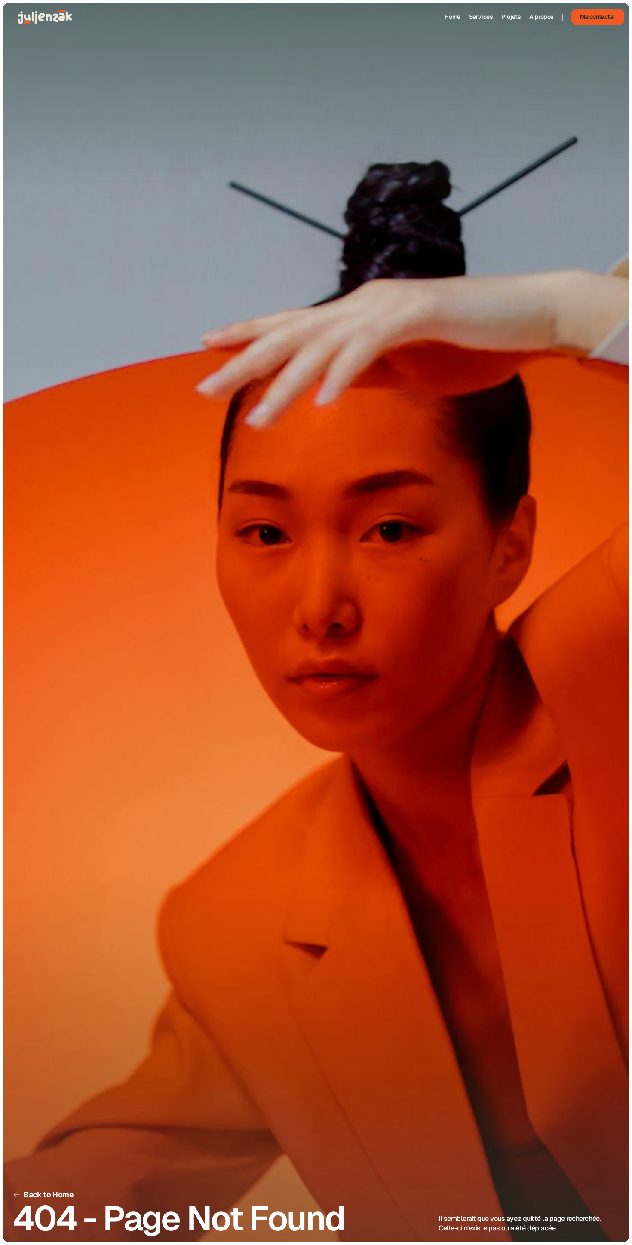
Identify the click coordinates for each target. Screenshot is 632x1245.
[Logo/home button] (45, 17)
